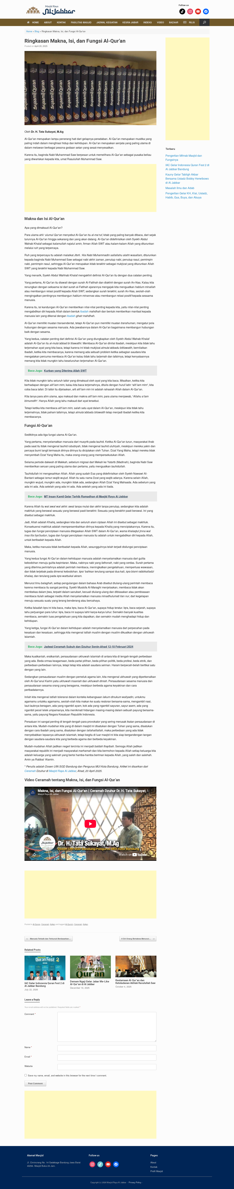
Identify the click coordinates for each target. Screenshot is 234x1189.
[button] (204, 22)
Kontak (61, 22)
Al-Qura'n (69, 924)
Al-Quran (36, 924)
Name (28, 1047)
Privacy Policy (135, 1182)
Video (160, 22)
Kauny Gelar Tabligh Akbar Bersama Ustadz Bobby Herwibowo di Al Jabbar (187, 178)
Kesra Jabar (130, 22)
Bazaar (173, 22)
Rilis (192, 22)
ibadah (84, 311)
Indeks (147, 22)
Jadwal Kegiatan (106, 22)
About (48, 22)
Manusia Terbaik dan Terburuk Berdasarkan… (48, 938)
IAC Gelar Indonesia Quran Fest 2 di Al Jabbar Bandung (187, 167)
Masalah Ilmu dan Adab (179, 188)
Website (28, 1066)
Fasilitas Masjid (81, 22)
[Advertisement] (90, 188)
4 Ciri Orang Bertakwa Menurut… (138, 938)
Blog (37, 31)
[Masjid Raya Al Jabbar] (50, 9)
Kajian (52, 924)
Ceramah (30, 771)
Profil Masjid (156, 1171)
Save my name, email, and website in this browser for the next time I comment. (67, 1075)
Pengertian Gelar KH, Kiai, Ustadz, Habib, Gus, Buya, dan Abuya (186, 195)
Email (28, 1056)
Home (35, 22)
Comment (30, 1014)
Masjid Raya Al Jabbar (62, 771)
